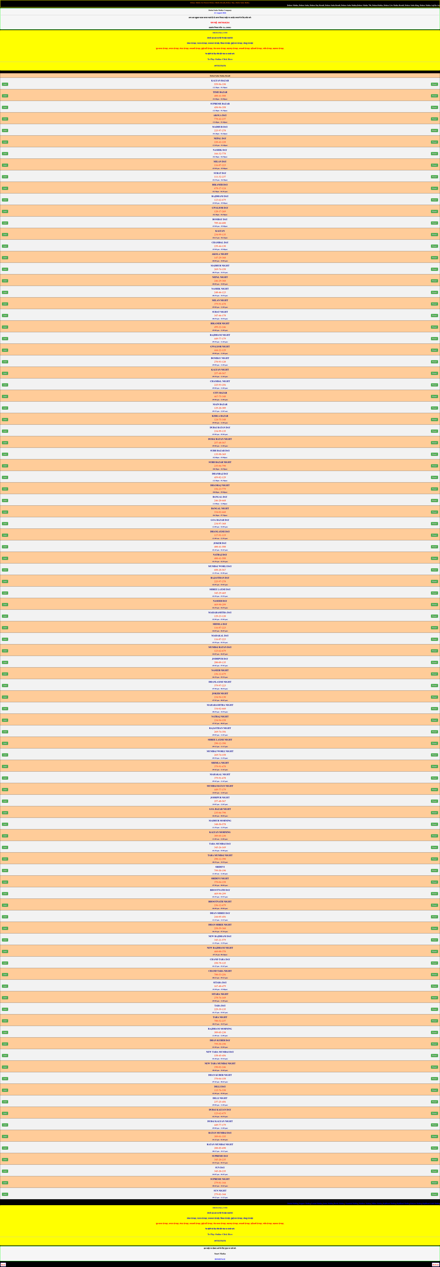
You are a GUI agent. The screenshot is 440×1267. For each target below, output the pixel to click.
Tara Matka (399, 1203)
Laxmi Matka (204, 1203)
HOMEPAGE (220, 1259)
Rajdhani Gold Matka (319, 1203)
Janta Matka (216, 1203)
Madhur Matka (253, 1203)
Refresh (436, 1264)
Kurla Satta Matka (386, 1203)
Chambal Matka (239, 1203)
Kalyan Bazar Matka (353, 1203)
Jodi (5, 84)
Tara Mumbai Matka (413, 1203)
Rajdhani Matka (277, 1203)
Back (3, 1264)
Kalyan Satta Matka (370, 1203)
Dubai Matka (181, 1203)
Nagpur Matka (193, 1203)
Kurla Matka (227, 1203)
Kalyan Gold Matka (336, 1203)
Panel (434, 84)
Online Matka (427, 1203)
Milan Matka (265, 1203)
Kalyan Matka (304, 1203)
